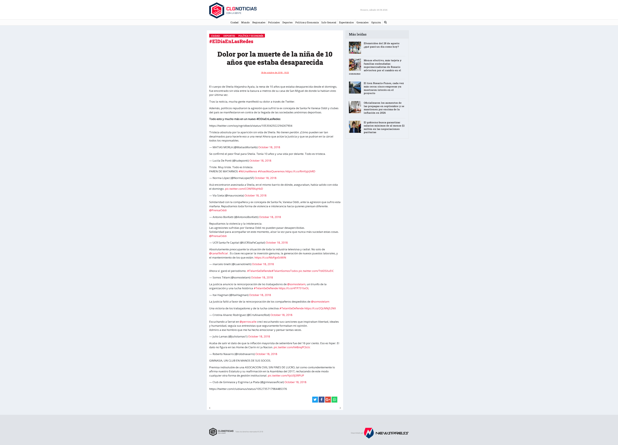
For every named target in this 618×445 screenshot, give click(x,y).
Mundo (245, 22)
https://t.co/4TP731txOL (294, 288)
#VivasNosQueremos (271, 171)
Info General (328, 22)
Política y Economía (307, 22)
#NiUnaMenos (248, 171)
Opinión (376, 22)
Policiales (274, 22)
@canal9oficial (218, 253)
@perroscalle (248, 321)
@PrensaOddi (218, 210)
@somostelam (296, 284)
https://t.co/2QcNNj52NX (320, 308)
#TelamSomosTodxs (284, 271)
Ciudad (234, 22)
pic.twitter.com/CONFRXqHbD (244, 189)
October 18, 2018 (269, 147)
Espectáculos (346, 22)
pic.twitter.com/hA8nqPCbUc (292, 347)
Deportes (287, 22)
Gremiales (362, 22)
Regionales (258, 22)
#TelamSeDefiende (259, 271)
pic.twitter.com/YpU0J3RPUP (286, 375)
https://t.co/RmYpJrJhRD (300, 171)
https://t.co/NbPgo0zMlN (270, 257)
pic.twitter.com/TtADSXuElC (316, 271)
